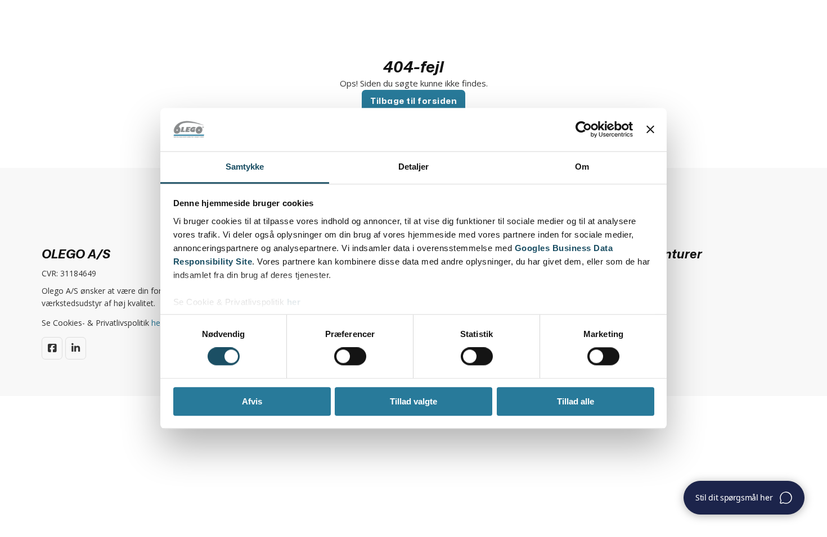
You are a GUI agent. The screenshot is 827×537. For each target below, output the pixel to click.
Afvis (252, 401)
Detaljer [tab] (413, 166)
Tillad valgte (413, 401)
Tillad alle (575, 401)
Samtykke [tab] (245, 166)
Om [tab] (582, 166)
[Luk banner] (650, 130)
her (294, 302)
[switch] (350, 356)
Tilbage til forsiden (413, 101)
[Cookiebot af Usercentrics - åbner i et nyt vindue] (583, 129)
